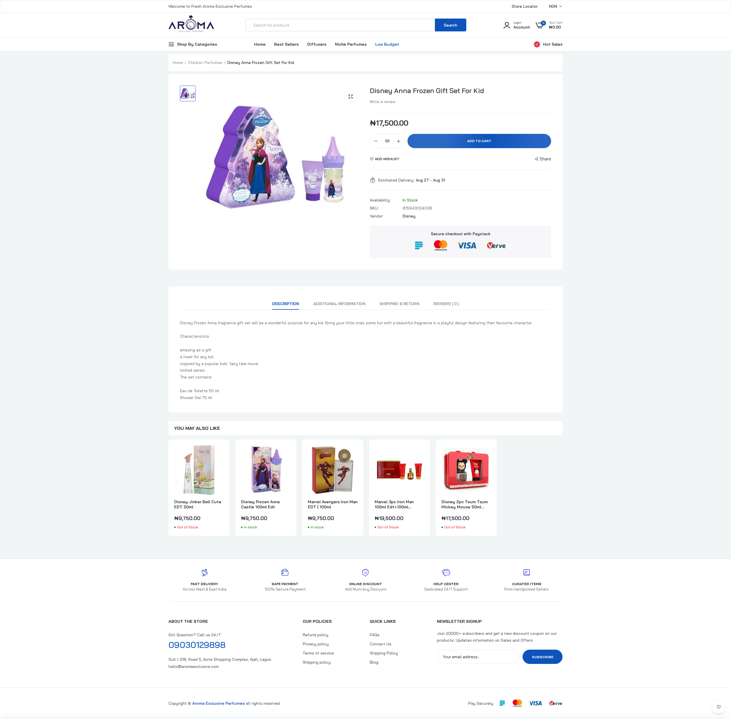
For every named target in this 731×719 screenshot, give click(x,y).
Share (545, 159)
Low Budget (387, 44)
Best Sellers (286, 44)
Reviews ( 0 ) (446, 303)
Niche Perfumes (351, 44)
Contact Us (380, 644)
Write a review (382, 101)
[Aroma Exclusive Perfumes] (191, 25)
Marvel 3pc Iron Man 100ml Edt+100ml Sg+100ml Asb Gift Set (397, 504)
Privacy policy (316, 644)
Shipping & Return (399, 303)
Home (260, 44)
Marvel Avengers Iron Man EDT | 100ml (333, 504)
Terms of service (318, 653)
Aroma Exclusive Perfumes (218, 703)
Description (285, 303)
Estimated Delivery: (396, 180)
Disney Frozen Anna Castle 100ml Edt (260, 504)
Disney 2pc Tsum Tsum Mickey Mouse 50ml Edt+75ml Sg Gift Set (464, 504)
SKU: (374, 208)
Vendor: (376, 216)
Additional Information (339, 303)
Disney (409, 216)
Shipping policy (317, 662)
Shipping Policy (384, 653)
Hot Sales (553, 44)
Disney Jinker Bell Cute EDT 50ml (197, 504)
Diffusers (316, 44)
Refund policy (315, 634)
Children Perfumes (205, 62)
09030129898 (197, 644)
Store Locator (525, 6)
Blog (374, 662)
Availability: (380, 200)
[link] (219, 455)
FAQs (374, 634)
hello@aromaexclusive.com (193, 666)
